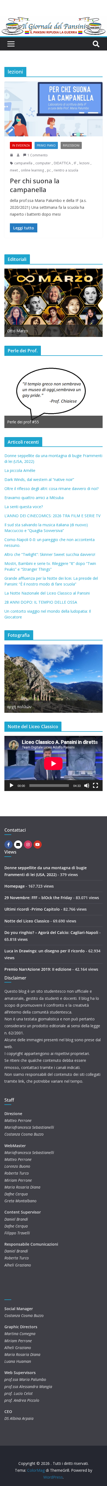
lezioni (84, 163)
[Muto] (86, 785)
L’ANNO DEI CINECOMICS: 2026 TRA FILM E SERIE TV (52, 515)
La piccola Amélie (19, 470)
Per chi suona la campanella (35, 185)
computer (43, 163)
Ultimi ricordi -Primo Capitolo (32, 909)
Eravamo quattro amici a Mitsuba (34, 497)
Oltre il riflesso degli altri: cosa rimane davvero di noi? (51, 488)
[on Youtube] (37, 844)
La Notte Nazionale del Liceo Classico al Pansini (47, 593)
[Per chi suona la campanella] (53, 108)
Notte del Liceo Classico (26, 921)
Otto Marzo (17, 330)
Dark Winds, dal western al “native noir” (39, 479)
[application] (53, 763)
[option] (53, 303)
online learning (32, 170)
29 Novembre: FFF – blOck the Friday (38, 897)
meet (14, 170)
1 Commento (37, 155)
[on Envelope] (18, 844)
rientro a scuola (66, 170)
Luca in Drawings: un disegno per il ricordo (44, 950)
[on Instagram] (28, 844)
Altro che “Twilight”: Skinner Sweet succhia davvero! (49, 554)
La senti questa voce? (23, 506)
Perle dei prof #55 (23, 421)
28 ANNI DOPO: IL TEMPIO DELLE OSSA (40, 602)
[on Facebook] (8, 844)
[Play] (11, 785)
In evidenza (21, 145)
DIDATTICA (62, 163)
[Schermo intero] (95, 785)
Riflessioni (71, 145)
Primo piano (46, 145)
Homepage (14, 886)
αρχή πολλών (19, 706)
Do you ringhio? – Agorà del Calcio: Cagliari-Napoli (51, 932)
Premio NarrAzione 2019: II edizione (37, 969)
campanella (23, 163)
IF (75, 163)
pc (49, 170)
